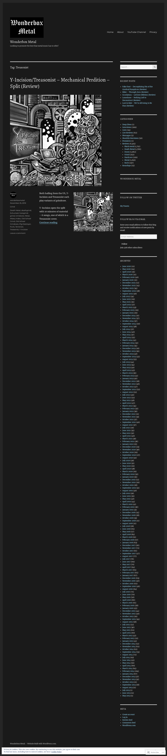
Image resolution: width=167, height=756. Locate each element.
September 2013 (129, 685)
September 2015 (129, 619)
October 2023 (127, 354)
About (120, 32)
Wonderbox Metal (23, 41)
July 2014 (126, 657)
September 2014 (129, 652)
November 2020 (129, 450)
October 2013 (127, 682)
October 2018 (127, 518)
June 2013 (126, 693)
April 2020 (126, 469)
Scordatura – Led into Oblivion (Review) (139, 95)
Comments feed (128, 723)
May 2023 (126, 367)
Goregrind (23, 213)
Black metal (129, 146)
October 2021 (127, 419)
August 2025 (127, 294)
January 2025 (127, 313)
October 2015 (127, 616)
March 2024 (127, 340)
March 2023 (127, 373)
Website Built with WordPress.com (41, 744)
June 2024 (126, 332)
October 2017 (127, 551)
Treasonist (14, 229)
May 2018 (126, 532)
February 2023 (128, 376)
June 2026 (126, 266)
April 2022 (126, 403)
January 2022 (127, 411)
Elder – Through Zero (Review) (135, 92)
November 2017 (128, 548)
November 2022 (129, 384)
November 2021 (128, 417)
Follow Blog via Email (132, 219)
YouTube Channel (136, 32)
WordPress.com (129, 725)
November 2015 (128, 614)
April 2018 (126, 534)
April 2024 (126, 337)
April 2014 (126, 666)
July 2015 (126, 625)
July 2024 (126, 329)
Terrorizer (19, 227)
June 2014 (126, 660)
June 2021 (126, 430)
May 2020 (126, 466)
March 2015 (127, 635)
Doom (127, 152)
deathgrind (26, 210)
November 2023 (128, 351)
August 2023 (127, 359)
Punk (12, 227)
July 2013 (126, 690)
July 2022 (126, 395)
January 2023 (127, 378)
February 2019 (128, 507)
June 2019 (126, 496)
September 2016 (129, 586)
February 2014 (128, 671)
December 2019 (128, 480)
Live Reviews (127, 133)
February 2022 (128, 408)
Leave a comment (17, 233)
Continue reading (48, 222)
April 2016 (126, 600)
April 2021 (126, 436)
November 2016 (128, 581)
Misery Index (15, 218)
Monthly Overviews (130, 138)
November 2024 (129, 318)
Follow (124, 244)
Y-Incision (23, 229)
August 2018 (127, 523)
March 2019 (127, 504)
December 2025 (128, 283)
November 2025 (129, 285)
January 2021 (127, 444)
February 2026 (128, 277)
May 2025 (126, 302)
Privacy (153, 32)
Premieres (126, 141)
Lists (124, 130)
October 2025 (127, 288)
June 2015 (126, 627)
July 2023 (126, 362)
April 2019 (126, 501)
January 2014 (127, 674)
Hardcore (128, 157)
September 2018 (129, 521)
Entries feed (127, 720)
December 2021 (128, 414)
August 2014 (127, 655)
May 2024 (126, 335)
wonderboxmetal (17, 200)
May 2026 (126, 269)
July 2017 (126, 559)
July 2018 (126, 526)
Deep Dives (127, 124)
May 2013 (126, 696)
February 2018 (128, 540)
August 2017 (127, 556)
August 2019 (127, 491)
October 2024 (127, 321)
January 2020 (127, 477)
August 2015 (127, 622)
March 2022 (127, 406)
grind (12, 216)
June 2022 (126, 398)
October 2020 (127, 452)
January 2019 (127, 510)
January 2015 (127, 641)
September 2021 (129, 422)
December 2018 (128, 512)
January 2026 (127, 280)
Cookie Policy (56, 752)
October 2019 (127, 485)
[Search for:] (136, 67)
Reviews (125, 144)
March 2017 (127, 570)
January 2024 (127, 346)
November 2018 (128, 515)
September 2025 (129, 291)
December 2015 (128, 611)
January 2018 (127, 543)
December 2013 (128, 677)
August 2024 (127, 326)
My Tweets (124, 206)
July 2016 (126, 592)
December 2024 (128, 316)
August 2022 (127, 392)
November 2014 (128, 646)
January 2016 (127, 608)
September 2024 (129, 324)
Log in (125, 717)
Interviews (126, 127)
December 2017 (128, 545)
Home (110, 32)
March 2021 (127, 439)
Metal (27, 216)
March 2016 (127, 603)
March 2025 (127, 307)
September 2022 (129, 389)
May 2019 (126, 499)
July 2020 (126, 460)
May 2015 (126, 630)
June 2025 (126, 299)
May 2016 (126, 597)
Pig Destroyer (25, 224)
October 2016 (127, 584)
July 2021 (126, 428)
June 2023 (126, 365)
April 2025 (126, 305)
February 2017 (128, 573)
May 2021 (126, 433)
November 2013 (128, 679)
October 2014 (127, 649)
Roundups (126, 165)
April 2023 (126, 370)
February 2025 (128, 310)
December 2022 (128, 381)
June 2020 (126, 463)
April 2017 (126, 567)
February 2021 (128, 441)
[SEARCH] (154, 67)
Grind (12, 207)
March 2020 (127, 471)
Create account (128, 714)
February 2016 (128, 605)
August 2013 (127, 687)
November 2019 (128, 482)
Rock (126, 163)
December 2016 (128, 578)
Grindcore (20, 216)
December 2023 (128, 348)
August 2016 (127, 589)
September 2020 (129, 455)
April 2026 (126, 272)
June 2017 (126, 562)
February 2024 (128, 343)
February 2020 (128, 474)
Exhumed (14, 213)
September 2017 (129, 553)
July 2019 (126, 493)
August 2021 (127, 425)
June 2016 (126, 594)
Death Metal (15, 210)
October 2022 (127, 387)
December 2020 (128, 447)
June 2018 (126, 529)
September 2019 (129, 488)
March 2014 (127, 668)
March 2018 (127, 537)
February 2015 (128, 638)
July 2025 (126, 296)
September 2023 (129, 357)
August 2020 (127, 458)
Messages (126, 135)
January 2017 (127, 575)
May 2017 (126, 564)
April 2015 (126, 633)
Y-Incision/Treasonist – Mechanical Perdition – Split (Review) (60, 83)
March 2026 (127, 274)
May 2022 (126, 400)
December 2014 (128, 644)
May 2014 (126, 663)
